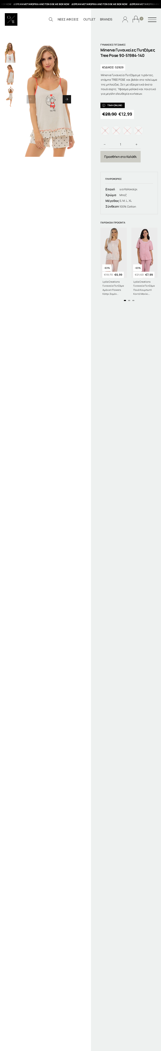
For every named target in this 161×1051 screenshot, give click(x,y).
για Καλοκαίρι (128, 189)
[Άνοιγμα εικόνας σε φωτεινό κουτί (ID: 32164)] (48, 99)
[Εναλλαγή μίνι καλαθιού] (136, 19)
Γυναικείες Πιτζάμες (113, 44)
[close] (152, 20)
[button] (31, 99)
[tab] (125, 300)
